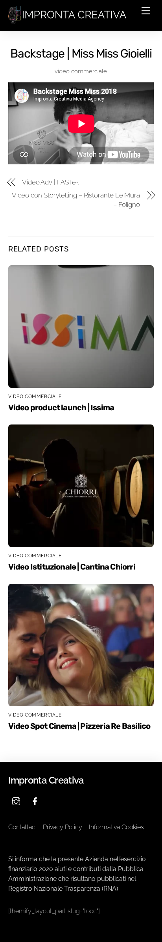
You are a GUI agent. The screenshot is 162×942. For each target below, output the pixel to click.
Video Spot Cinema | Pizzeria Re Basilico (79, 726)
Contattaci (22, 827)
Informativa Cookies (116, 827)
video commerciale (81, 71)
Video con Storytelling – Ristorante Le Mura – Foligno (76, 200)
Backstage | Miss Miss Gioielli (81, 54)
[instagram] (16, 800)
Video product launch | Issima (61, 407)
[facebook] (35, 800)
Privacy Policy (62, 827)
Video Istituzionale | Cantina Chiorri (71, 567)
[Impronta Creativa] (67, 20)
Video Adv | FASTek (50, 182)
